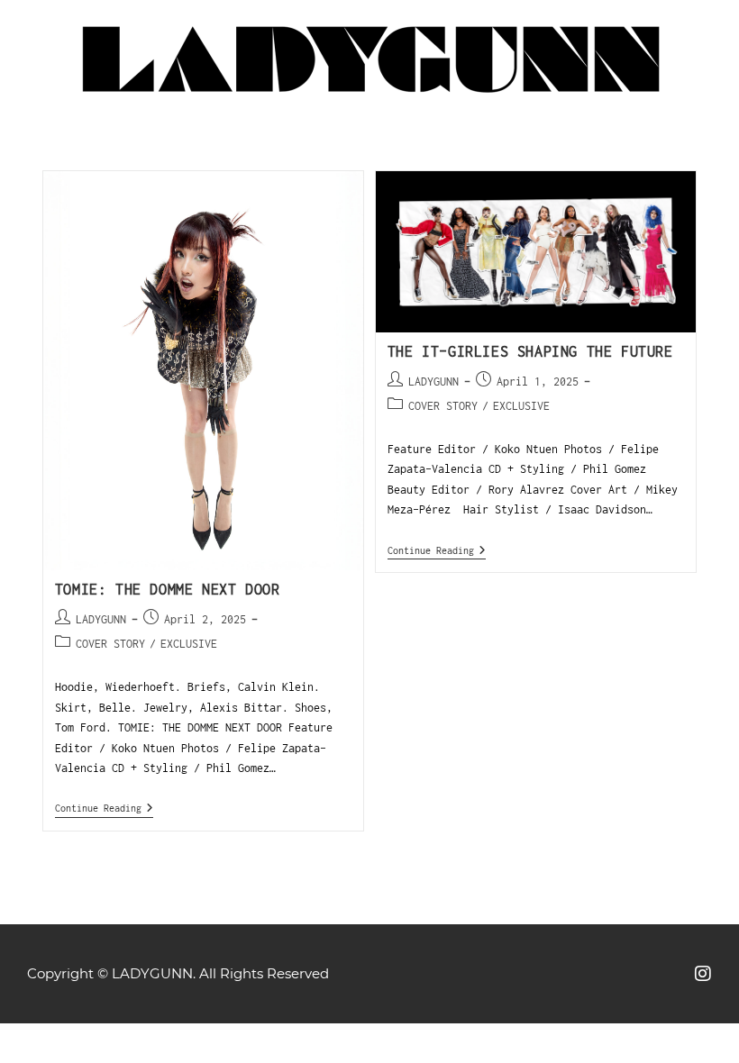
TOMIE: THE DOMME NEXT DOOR (167, 589)
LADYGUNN (101, 619)
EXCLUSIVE (188, 643)
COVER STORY (110, 643)
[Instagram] (703, 974)
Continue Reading (104, 807)
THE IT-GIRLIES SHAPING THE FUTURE (530, 351)
